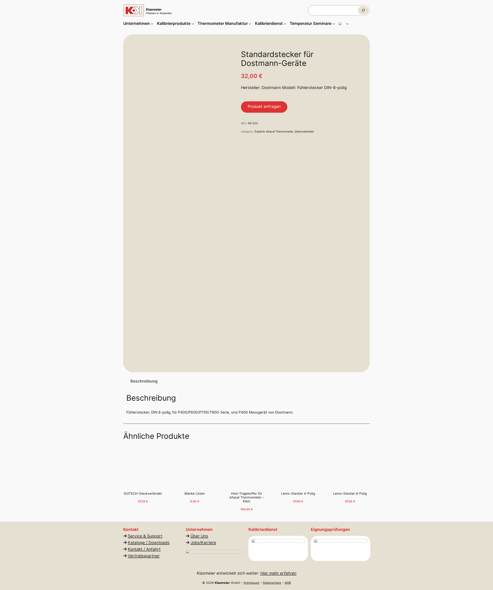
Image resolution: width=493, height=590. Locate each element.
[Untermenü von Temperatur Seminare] (334, 23)
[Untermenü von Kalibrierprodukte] (192, 23)
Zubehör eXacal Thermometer (273, 131)
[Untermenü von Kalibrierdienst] (285, 23)
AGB (288, 583)
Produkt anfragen (264, 106)
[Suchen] (363, 10)
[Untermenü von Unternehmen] (152, 23)
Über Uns (199, 536)
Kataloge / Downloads (148, 542)
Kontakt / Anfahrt (144, 549)
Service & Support (145, 536)
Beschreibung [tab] (144, 381)
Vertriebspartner (144, 555)
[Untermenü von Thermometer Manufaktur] (250, 23)
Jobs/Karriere (203, 542)
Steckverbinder (304, 131)
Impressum (251, 583)
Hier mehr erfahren (278, 573)
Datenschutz (272, 583)
